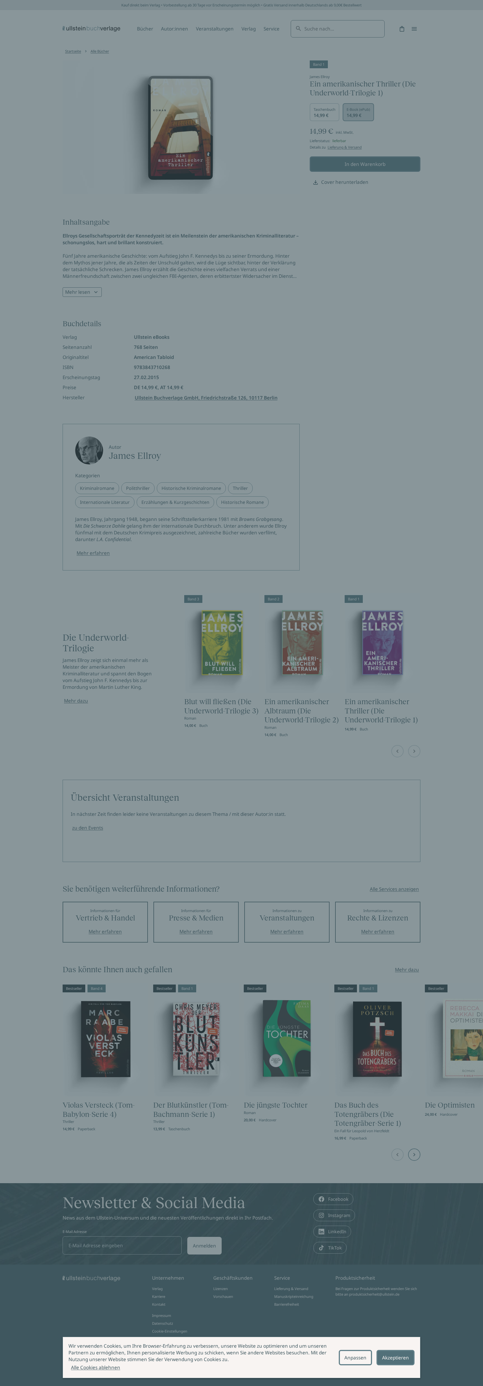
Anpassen (355, 1357)
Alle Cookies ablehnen (95, 1367)
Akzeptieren (395, 1357)
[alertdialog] (241, 1357)
